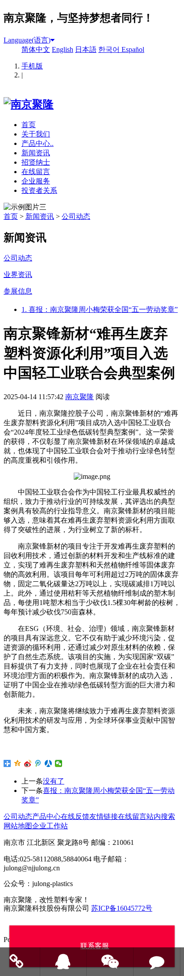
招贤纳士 (35, 162)
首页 (28, 124)
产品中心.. (37, 143)
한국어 (109, 49)
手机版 (32, 66)
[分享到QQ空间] (17, 763)
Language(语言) (27, 40)
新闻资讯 (35, 153)
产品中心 (46, 816)
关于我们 (35, 134)
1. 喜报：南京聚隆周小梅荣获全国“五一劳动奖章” (99, 309)
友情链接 (103, 816)
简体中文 (35, 49)
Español (132, 49)
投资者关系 (39, 190)
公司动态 (76, 216)
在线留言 (35, 171)
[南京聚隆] (29, 104)
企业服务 (35, 181)
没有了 (53, 781)
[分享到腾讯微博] (38, 763)
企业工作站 (50, 826)
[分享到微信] (59, 763)
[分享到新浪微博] (28, 763)
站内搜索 (160, 816)
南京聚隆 (79, 397)
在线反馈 (75, 816)
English (62, 49)
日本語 (85, 49)
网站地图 (18, 826)
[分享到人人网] (48, 763)
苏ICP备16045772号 (121, 908)
